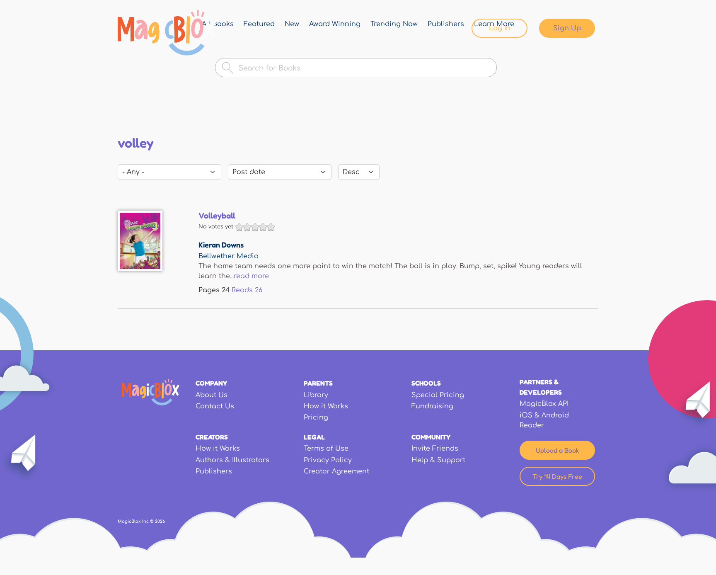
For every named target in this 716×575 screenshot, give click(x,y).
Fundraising (432, 406)
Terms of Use (326, 448)
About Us (211, 395)
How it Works (326, 406)
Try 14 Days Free (557, 476)
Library (349, 28)
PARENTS (318, 383)
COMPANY (211, 383)
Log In (499, 28)
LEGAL (314, 437)
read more (251, 276)
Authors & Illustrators (232, 460)
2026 (160, 521)
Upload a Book (557, 450)
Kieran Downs (221, 244)
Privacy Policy (328, 460)
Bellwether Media (228, 256)
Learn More (436, 28)
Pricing (316, 417)
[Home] (167, 33)
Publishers (214, 471)
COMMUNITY (430, 437)
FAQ (389, 28)
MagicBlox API (544, 404)
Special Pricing (437, 395)
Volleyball (216, 216)
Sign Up (567, 28)
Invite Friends (434, 448)
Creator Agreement (336, 471)
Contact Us (215, 406)
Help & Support (438, 460)
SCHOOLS (426, 383)
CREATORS (212, 437)
